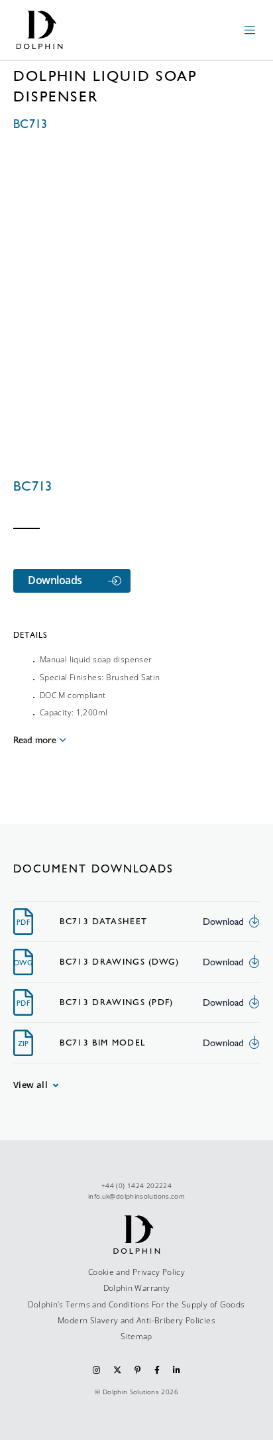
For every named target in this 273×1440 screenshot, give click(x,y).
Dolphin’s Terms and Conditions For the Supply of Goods (136, 1304)
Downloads (55, 580)
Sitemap (136, 1336)
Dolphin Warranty (136, 1287)
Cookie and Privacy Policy (136, 1272)
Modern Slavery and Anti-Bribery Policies (136, 1320)
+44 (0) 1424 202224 (136, 1185)
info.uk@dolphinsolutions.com (136, 1196)
